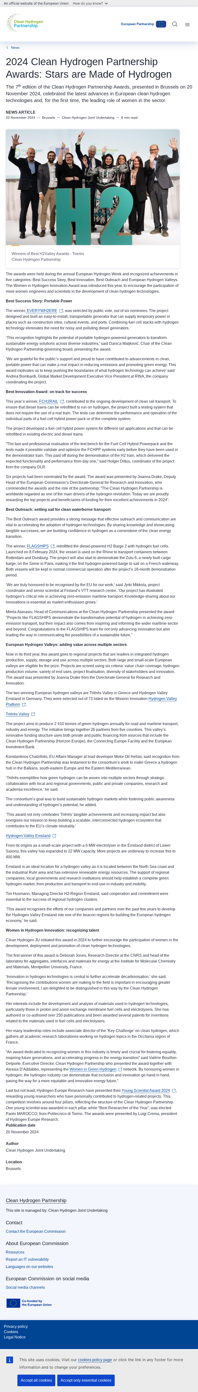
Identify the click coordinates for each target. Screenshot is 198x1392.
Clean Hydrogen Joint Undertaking (35, 1150)
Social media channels (25, 1287)
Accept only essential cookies (86, 1380)
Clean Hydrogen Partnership (36, 1200)
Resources (15, 1252)
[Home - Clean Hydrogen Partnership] (26, 24)
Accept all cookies (36, 1380)
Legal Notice (15, 1337)
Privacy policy (16, 1326)
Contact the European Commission (36, 1231)
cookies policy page (95, 1360)
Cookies (11, 1332)
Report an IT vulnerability (27, 1259)
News (15, 47)
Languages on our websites (29, 1267)
